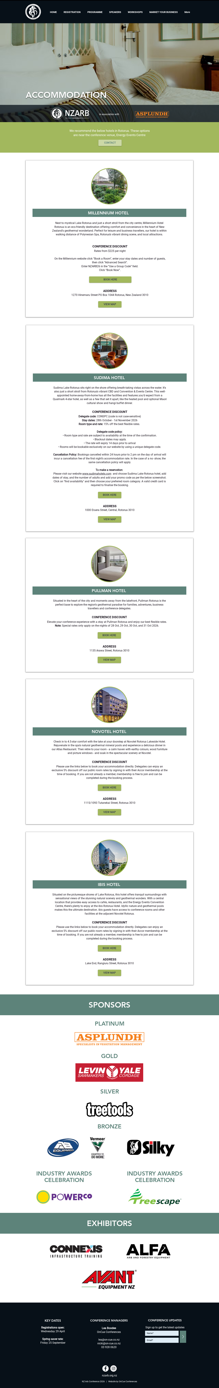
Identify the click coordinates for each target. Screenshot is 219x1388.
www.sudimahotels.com (96, 473)
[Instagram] (113, 1368)
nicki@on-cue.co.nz (109, 1343)
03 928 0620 (109, 1347)
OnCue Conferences (128, 1381)
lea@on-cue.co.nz (109, 1339)
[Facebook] (105, 1368)
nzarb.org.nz (109, 1375)
